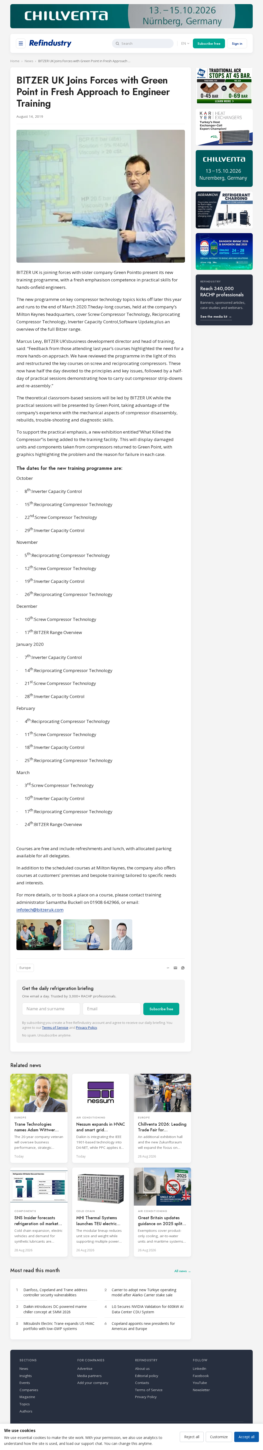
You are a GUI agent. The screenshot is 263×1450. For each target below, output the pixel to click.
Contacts (142, 1382)
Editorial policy (146, 1375)
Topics (25, 1404)
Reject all (191, 1436)
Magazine (27, 1396)
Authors (26, 1411)
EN (183, 43)
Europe (25, 968)
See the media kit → (216, 316)
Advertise (84, 1368)
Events (25, 1382)
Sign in (237, 43)
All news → (182, 1271)
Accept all (247, 1436)
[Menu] (21, 43)
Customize (219, 1436)
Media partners (89, 1375)
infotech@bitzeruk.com (39, 910)
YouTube (200, 1382)
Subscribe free (209, 43)
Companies (29, 1390)
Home (15, 61)
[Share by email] (175, 968)
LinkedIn (199, 1368)
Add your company (92, 1382)
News (29, 61)
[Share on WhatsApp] (183, 968)
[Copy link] (168, 968)
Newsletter (201, 1390)
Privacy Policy (86, 1027)
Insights (26, 1375)
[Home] (50, 43)
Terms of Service (55, 1027)
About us (142, 1368)
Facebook (201, 1375)
